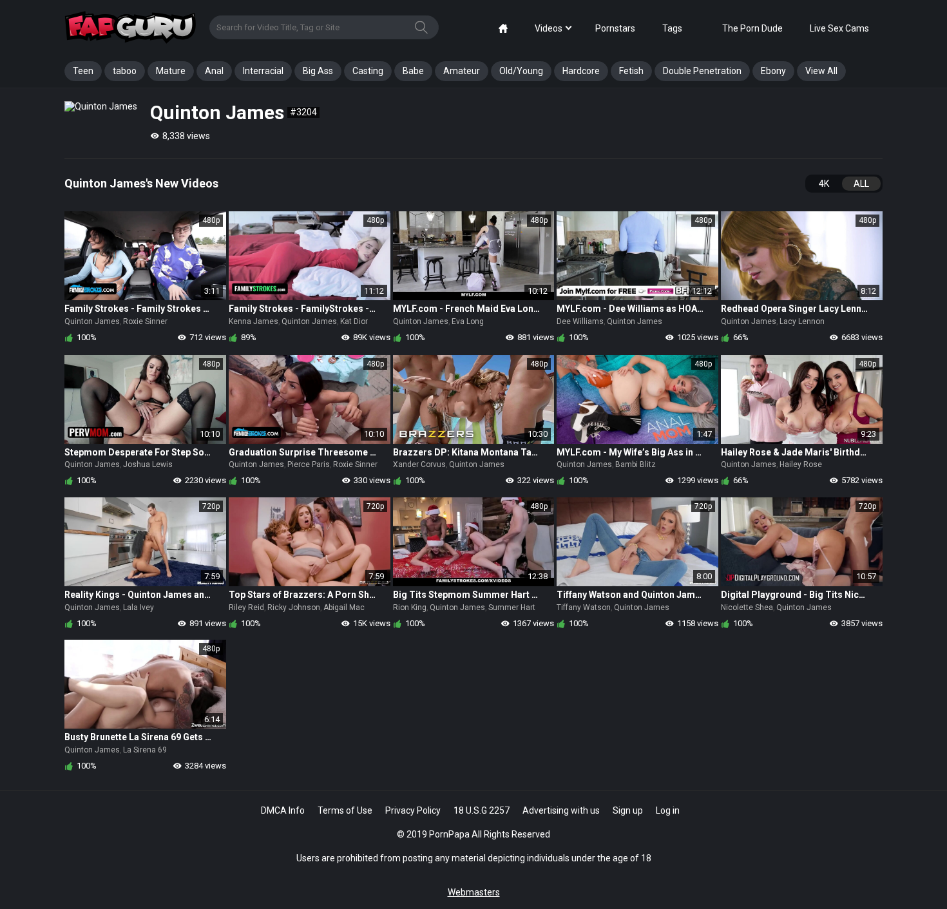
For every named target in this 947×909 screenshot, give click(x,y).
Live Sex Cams (839, 28)
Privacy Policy (413, 810)
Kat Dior (354, 321)
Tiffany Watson (584, 607)
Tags (672, 28)
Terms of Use (345, 810)
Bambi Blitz (635, 464)
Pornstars (615, 28)
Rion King (409, 607)
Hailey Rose (801, 464)
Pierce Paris (308, 464)
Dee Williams (580, 321)
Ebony (773, 71)
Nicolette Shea (747, 607)
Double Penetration (702, 71)
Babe (413, 71)
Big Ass (318, 71)
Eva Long (468, 321)
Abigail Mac (344, 607)
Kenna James (253, 321)
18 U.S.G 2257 (482, 810)
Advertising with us (561, 810)
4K (824, 183)
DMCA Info (283, 810)
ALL (861, 183)
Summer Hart (511, 607)
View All (821, 71)
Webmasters (474, 892)
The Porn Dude (752, 28)
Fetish (631, 71)
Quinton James (92, 321)
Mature (171, 71)
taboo (125, 71)
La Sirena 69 (145, 749)
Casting (367, 71)
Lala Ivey (138, 607)
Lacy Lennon (802, 321)
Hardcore (581, 71)
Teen (83, 71)
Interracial (263, 71)
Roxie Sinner (145, 321)
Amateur (461, 71)
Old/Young (521, 71)
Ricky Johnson (293, 607)
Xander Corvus (419, 464)
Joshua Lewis (148, 464)
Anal (214, 71)
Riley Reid (246, 607)
